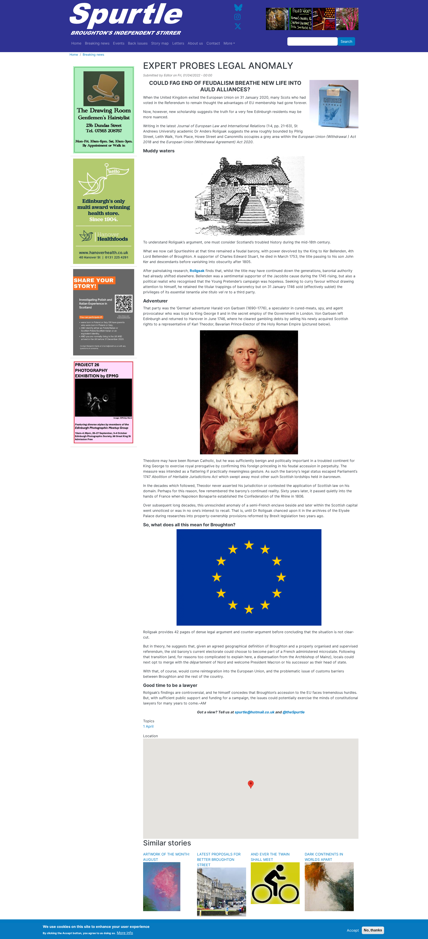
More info (125, 933)
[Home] (139, 19)
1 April (148, 726)
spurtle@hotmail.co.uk (254, 712)
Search (346, 41)
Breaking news (97, 43)
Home (76, 43)
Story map (160, 43)
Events (118, 43)
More (228, 43)
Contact (213, 43)
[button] (251, 784)
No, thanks (373, 930)
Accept (353, 930)
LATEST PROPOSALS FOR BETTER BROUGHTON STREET (219, 859)
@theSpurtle (294, 712)
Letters (178, 43)
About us (195, 43)
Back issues (138, 43)
